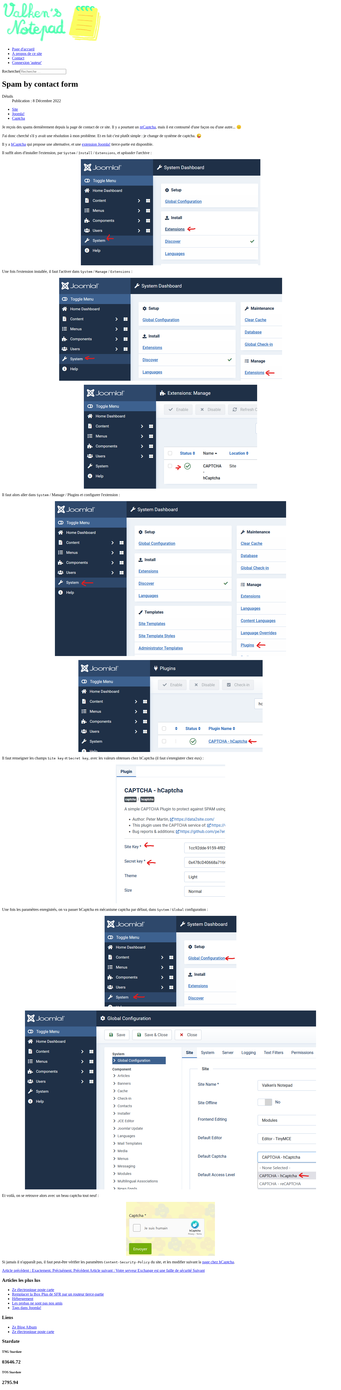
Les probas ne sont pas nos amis (37, 1303)
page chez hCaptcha (218, 1262)
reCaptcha (148, 127)
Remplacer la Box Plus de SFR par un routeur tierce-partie (58, 1294)
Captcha (18, 118)
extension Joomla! (96, 144)
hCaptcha (18, 144)
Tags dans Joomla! (26, 1308)
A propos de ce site (27, 53)
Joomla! (18, 114)
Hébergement (22, 1299)
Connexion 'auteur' (27, 62)
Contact (18, 58)
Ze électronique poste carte (33, 1290)
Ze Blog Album (24, 1327)
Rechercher (11, 71)
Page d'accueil (23, 49)
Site (15, 109)
